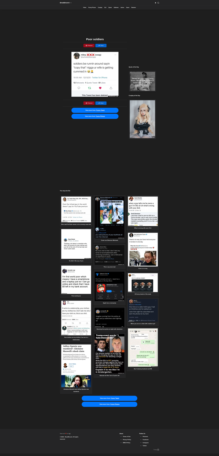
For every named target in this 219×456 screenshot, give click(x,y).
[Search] (158, 3)
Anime (122, 7)
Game (127, 7)
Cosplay (100, 7)
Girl (105, 7)
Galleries (116, 7)
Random (133, 7)
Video (84, 7)
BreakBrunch (68, 437)
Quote (110, 7)
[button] (155, 3)
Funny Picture (92, 7)
